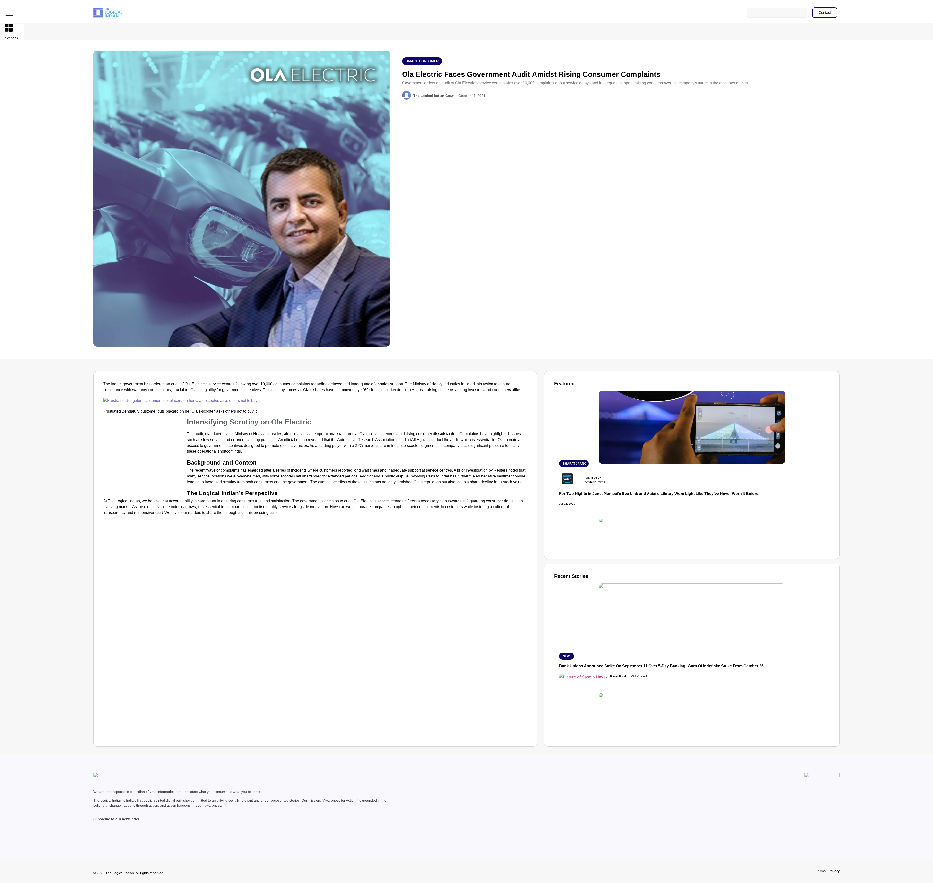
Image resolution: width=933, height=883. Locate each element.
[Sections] (9, 28)
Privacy (834, 871)
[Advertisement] (144, 455)
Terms (821, 871)
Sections (11, 38)
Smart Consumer (422, 61)
